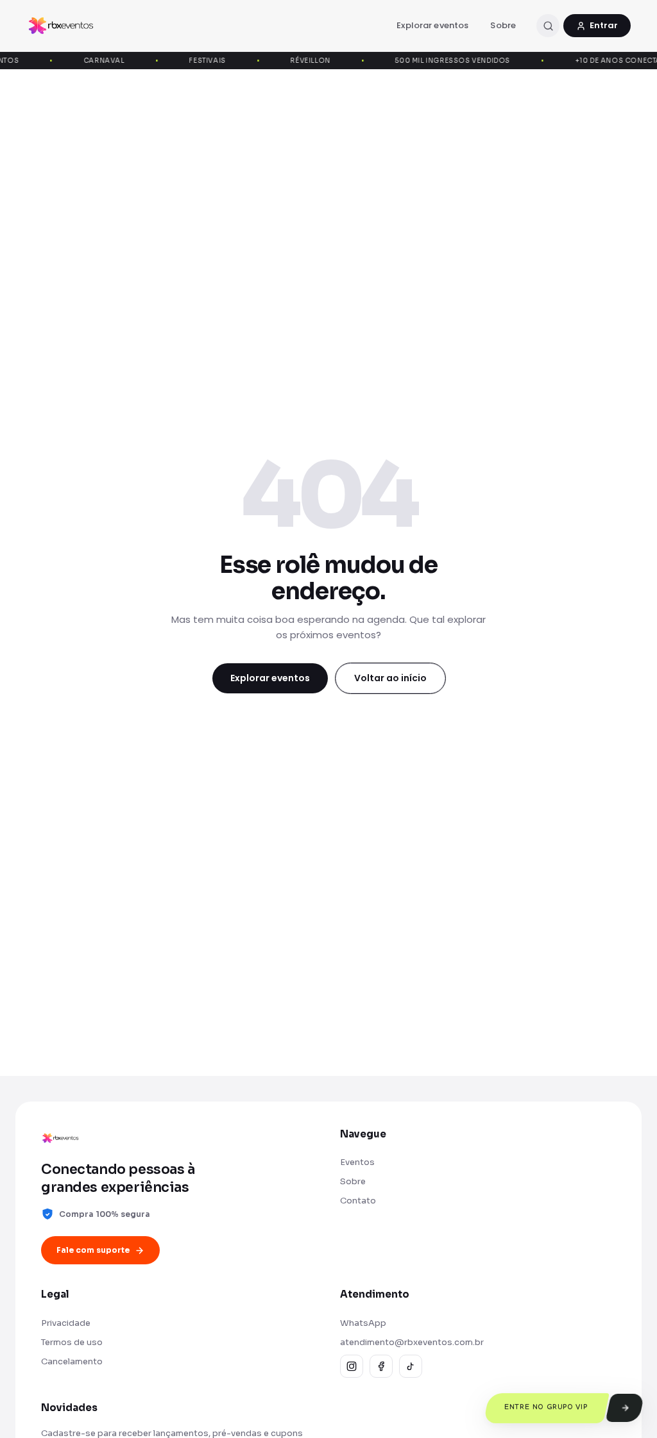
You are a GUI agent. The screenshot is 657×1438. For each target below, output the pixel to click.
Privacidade (65, 1323)
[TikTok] (410, 1366)
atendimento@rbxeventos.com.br (412, 1342)
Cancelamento (72, 1361)
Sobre (503, 25)
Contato (358, 1200)
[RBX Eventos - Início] (60, 25)
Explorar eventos (432, 25)
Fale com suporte (93, 1250)
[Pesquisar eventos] (547, 25)
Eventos (357, 1162)
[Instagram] (351, 1366)
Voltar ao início (390, 678)
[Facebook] (381, 1366)
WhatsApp (363, 1323)
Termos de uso (72, 1342)
